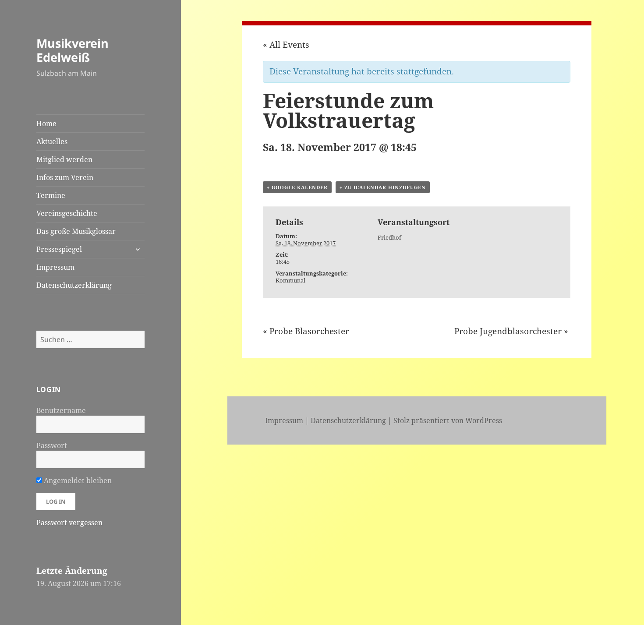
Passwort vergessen (69, 522)
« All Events (286, 44)
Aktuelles (51, 141)
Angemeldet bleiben (77, 480)
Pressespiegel (59, 249)
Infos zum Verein (64, 177)
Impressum (55, 267)
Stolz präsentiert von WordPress (447, 420)
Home (46, 123)
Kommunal (290, 280)
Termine (50, 195)
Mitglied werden (64, 159)
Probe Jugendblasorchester (511, 331)
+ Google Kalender (297, 187)
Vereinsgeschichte (66, 213)
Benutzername (61, 410)
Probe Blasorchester (306, 331)
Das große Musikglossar (76, 231)
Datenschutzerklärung (74, 285)
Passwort (51, 445)
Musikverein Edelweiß (72, 50)
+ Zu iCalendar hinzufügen (383, 187)
